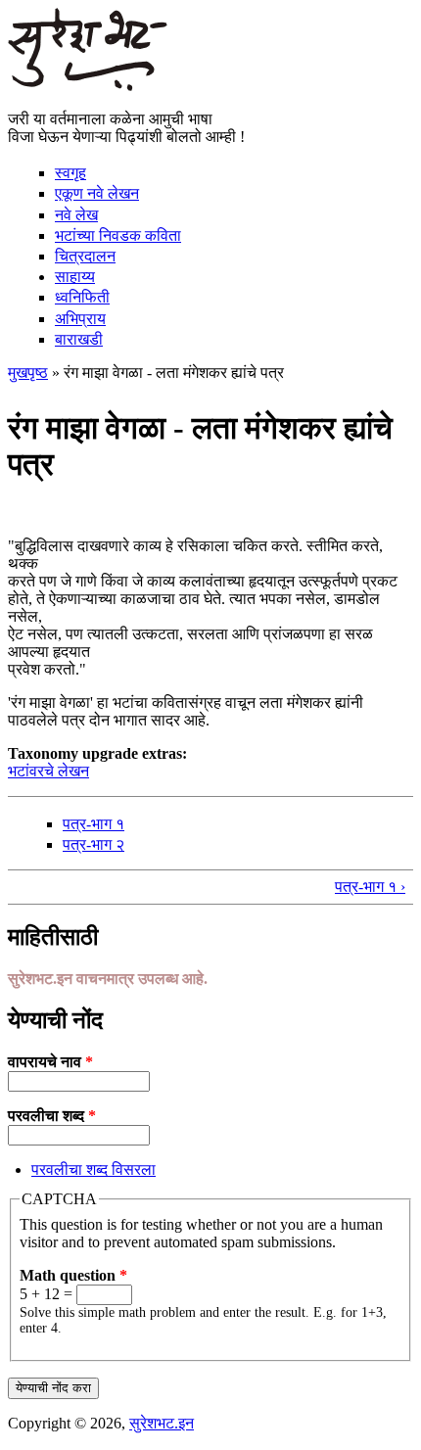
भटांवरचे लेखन (48, 771)
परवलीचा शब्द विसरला (93, 1169)
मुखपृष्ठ (28, 372)
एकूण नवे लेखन (97, 193)
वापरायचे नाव (50, 1061)
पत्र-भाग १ (93, 824)
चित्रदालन (85, 256)
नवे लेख (76, 215)
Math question (73, 1275)
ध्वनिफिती (82, 297)
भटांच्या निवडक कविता (118, 235)
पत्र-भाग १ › (370, 886)
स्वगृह (70, 172)
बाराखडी (79, 339)
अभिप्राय (80, 318)
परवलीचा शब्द (52, 1115)
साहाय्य (75, 276)
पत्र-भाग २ (93, 844)
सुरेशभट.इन (161, 1423)
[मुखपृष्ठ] (87, 85)
